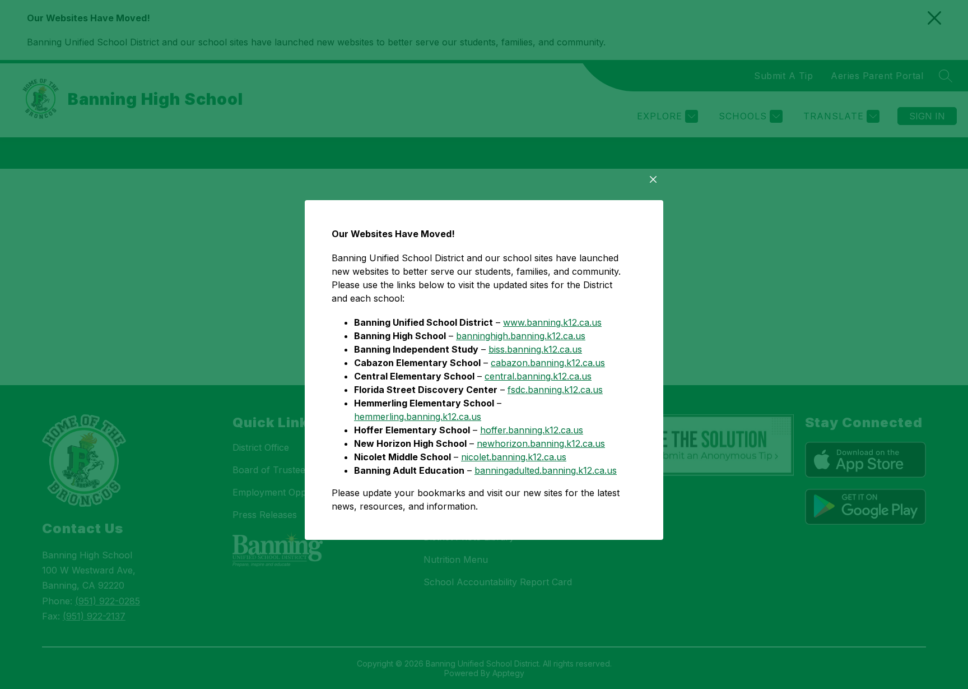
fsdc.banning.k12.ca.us (555, 389)
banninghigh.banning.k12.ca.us (520, 335)
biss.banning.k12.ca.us (535, 349)
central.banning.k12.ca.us (538, 376)
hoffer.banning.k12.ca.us (531, 430)
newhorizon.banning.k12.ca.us (541, 443)
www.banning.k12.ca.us (552, 322)
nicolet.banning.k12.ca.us (513, 457)
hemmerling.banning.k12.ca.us (417, 416)
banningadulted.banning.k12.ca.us (545, 470)
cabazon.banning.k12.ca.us (548, 362)
